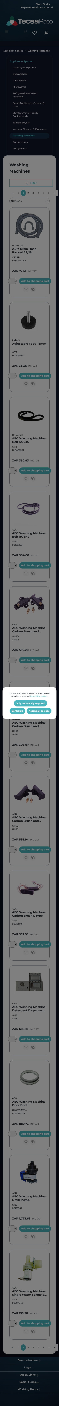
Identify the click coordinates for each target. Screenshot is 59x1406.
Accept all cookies (39, 710)
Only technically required (30, 703)
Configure (17, 710)
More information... (39, 696)
